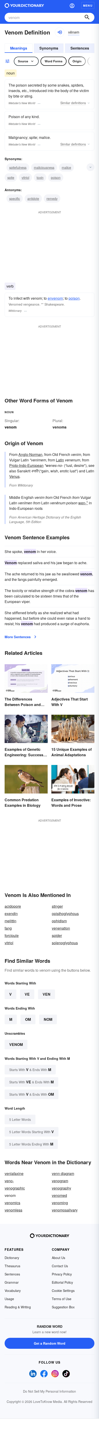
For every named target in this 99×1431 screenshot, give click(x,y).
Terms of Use (61, 1298)
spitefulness (17, 167)
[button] (72, 5)
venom (16, 1044)
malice (66, 167)
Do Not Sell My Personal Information (49, 1391)
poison (56, 177)
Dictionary (12, 1257)
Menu (88, 5)
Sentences (79, 48)
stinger (57, 906)
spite (10, 177)
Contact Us (60, 1266)
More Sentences (18, 636)
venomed (59, 1195)
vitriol (25, 177)
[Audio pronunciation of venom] (59, 32)
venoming (60, 1202)
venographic (15, 1188)
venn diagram (63, 1173)
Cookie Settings (63, 1290)
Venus (14, 476)
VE (27, 994)
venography (61, 1188)
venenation (61, 928)
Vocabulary (13, 1290)
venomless (13, 1210)
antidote (33, 198)
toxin (40, 177)
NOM (48, 1019)
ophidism (59, 920)
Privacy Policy (62, 1274)
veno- (9, 1180)
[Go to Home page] (24, 5)
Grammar (12, 1282)
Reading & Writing (18, 1307)
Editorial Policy (62, 1282)
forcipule (12, 935)
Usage (9, 1298)
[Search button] (87, 17)
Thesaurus (12, 1266)
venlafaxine (14, 1173)
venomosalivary (65, 1210)
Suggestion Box (63, 1307)
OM (28, 1019)
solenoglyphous (65, 942)
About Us (58, 1257)
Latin (60, 460)
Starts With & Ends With (30, 1069)
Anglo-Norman (30, 454)
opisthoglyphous (65, 913)
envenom (55, 298)
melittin (10, 920)
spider (57, 935)
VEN (46, 994)
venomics (12, 1202)
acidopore (13, 906)
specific (14, 198)
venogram (60, 1180)
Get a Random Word (49, 1343)
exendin (11, 913)
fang (8, 928)
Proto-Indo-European (26, 465)
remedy (52, 198)
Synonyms (48, 48)
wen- (83, 502)
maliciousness (44, 167)
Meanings (18, 48)
